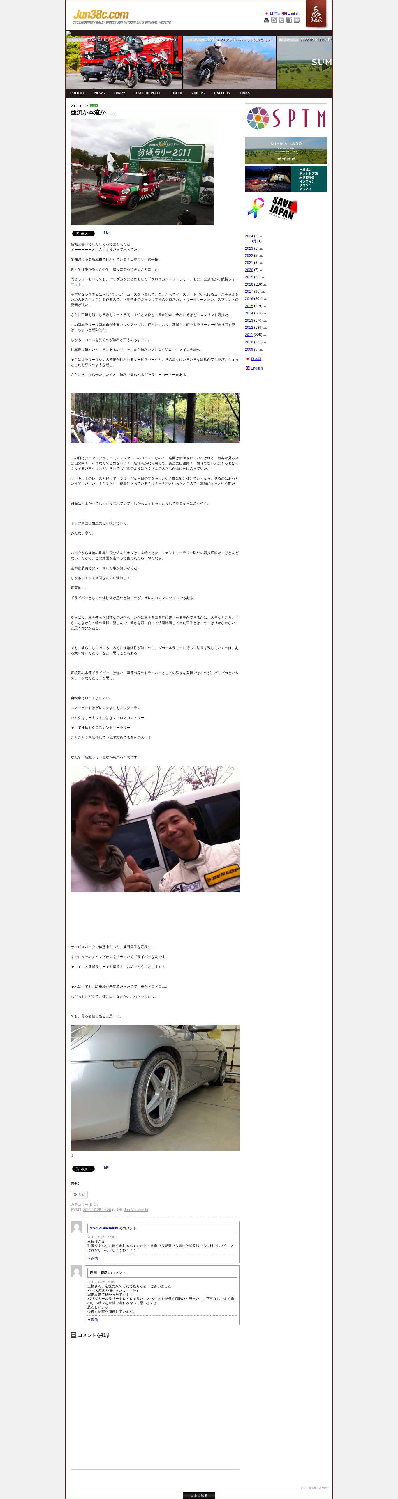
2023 (249, 248)
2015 (249, 306)
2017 (249, 291)
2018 (249, 284)
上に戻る (199, 1495)
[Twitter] (281, 20)
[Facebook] (289, 20)
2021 (249, 263)
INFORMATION (77, 39)
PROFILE (77, 93)
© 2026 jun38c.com (314, 1487)
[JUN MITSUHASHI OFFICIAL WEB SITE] (122, 15)
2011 (249, 335)
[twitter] (68, 33)
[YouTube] (266, 20)
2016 (249, 299)
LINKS (245, 93)
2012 (249, 328)
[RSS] (274, 20)
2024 (249, 236)
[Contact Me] (297, 20)
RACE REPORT (147, 93)
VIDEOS (198, 93)
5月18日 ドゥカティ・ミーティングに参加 (142, 40)
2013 (249, 321)
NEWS (99, 93)
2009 (249, 349)
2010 (249, 342)
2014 (249, 313)
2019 (249, 277)
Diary (94, 105)
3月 (253, 241)
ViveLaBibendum (104, 1228)
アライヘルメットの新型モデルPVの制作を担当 (263, 40)
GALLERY (222, 93)
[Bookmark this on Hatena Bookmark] (106, 233)
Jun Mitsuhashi (136, 1210)
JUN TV (176, 93)
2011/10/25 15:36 (101, 1237)
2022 (249, 256)
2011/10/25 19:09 (101, 1282)
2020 (249, 270)
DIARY (119, 93)
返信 (94, 1258)
